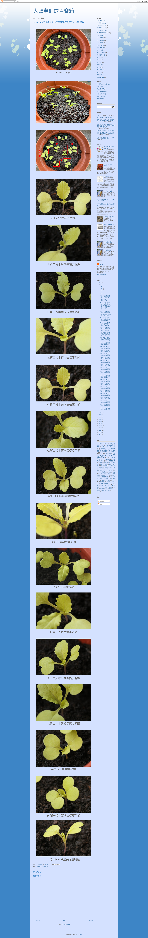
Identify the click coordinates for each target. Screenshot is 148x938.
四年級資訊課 (100, 47)
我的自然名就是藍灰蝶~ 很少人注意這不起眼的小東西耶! (105, 138)
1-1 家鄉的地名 (108, 176)
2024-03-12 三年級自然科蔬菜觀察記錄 (105, 384)
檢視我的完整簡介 (101, 274)
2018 (100, 425)
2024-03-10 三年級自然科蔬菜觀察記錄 (105, 391)
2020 (100, 421)
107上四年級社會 (101, 25)
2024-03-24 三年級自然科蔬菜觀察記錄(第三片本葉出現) (105, 339)
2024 (100, 282)
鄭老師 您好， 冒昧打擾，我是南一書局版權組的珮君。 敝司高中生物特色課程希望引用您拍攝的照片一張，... (106, 119)
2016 (100, 430)
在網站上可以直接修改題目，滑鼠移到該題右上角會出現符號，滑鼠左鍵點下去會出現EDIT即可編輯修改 (105, 132)
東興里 (101, 473)
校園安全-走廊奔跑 (109, 224)
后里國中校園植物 (101, 89)
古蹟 (101, 464)
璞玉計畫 (104, 490)
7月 (101, 286)
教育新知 (99, 57)
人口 (102, 453)
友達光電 (106, 462)
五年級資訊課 (100, 45)
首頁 (64, 920)
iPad (98, 491)
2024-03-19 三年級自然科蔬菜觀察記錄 (105, 358)
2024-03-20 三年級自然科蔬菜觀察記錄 (105, 354)
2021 (100, 419)
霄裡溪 (98, 490)
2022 (100, 417)
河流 (105, 473)
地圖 (100, 470)
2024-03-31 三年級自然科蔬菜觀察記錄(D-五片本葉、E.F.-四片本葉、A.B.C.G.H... (105, 297)
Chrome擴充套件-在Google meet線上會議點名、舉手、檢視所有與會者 (106, 204)
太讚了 (99, 115)
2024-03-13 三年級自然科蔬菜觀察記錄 (105, 380)
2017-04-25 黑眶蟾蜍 (109, 216)
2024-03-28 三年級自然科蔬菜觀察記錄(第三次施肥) (105, 319)
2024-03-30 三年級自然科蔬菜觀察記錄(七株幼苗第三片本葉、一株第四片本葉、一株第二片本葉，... (105, 306)
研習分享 (99, 72)
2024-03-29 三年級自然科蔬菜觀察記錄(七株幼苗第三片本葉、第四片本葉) (105, 313)
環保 (109, 490)
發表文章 (101, 501)
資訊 (112, 485)
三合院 (113, 453)
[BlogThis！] (55, 864)
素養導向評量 (105, 477)
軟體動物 (104, 480)
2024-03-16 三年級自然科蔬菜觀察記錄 (105, 368)
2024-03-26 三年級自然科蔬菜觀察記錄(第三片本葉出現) (105, 329)
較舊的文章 (90, 920)
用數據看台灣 (100, 98)
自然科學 (99, 74)
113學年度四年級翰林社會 (103, 84)
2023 (100, 414)
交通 (114, 467)
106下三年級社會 (101, 23)
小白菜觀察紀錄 (101, 52)
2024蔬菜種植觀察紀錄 (42, 866)
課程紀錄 (111, 488)
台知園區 (106, 464)
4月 (101, 291)
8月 (101, 284)
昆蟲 (114, 472)
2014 (100, 434)
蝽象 (106, 488)
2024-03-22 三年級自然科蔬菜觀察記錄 (105, 347)
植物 (113, 480)
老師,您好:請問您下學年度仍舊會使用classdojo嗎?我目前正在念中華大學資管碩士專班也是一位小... (106, 126)
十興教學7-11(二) (101, 94)
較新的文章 (37, 920)
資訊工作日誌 (100, 77)
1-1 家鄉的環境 (108, 242)
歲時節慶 (99, 64)
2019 (100, 423)
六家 (101, 462)
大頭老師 (101, 264)
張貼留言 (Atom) (65, 924)
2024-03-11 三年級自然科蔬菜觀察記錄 (105, 387)
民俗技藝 (113, 465)
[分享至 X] (56, 864)
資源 (106, 487)
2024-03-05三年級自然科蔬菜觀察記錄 (105, 408)
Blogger (80, 934)
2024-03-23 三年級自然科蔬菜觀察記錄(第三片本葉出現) (105, 343)
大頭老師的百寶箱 (53, 11)
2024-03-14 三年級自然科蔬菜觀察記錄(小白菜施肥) (105, 376)
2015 (100, 432)
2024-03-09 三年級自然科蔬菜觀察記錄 (105, 394)
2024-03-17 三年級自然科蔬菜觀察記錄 (105, 365)
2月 (101, 412)
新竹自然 (99, 62)
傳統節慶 (108, 481)
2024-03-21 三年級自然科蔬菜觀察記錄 (105, 351)
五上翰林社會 (100, 37)
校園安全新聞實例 (101, 96)
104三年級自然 (101, 20)
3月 (101, 293)
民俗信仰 (99, 67)
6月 (101, 289)
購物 (112, 490)
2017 (100, 428)
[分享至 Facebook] (58, 864)
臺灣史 (110, 487)
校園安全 (108, 475)
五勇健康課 (100, 42)
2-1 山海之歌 (107, 250)
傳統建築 (102, 481)
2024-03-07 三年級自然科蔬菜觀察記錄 (105, 401)
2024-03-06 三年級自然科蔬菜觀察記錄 (105, 405)
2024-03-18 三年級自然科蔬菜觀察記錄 (105, 361)
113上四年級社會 (101, 30)
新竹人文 (99, 60)
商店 (101, 478)
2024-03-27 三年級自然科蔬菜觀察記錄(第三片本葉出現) (105, 324)
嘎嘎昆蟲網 (100, 86)
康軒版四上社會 (101, 55)
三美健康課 (100, 35)
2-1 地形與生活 (108, 191)
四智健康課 (100, 50)
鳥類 (109, 480)
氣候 (113, 475)
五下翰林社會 (100, 40)
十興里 (109, 453)
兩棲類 (110, 472)
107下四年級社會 (101, 28)
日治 (110, 462)
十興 (106, 453)
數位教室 (102, 488)
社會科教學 (109, 473)
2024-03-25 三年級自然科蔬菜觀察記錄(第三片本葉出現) (105, 334)
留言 (100, 504)
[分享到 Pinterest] (59, 864)
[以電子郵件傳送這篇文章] (53, 864)
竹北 (104, 470)
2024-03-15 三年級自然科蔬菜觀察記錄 (105, 372)
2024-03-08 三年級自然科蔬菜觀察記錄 (105, 398)
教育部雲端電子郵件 (102, 91)
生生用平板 (100, 69)
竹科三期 (110, 470)
